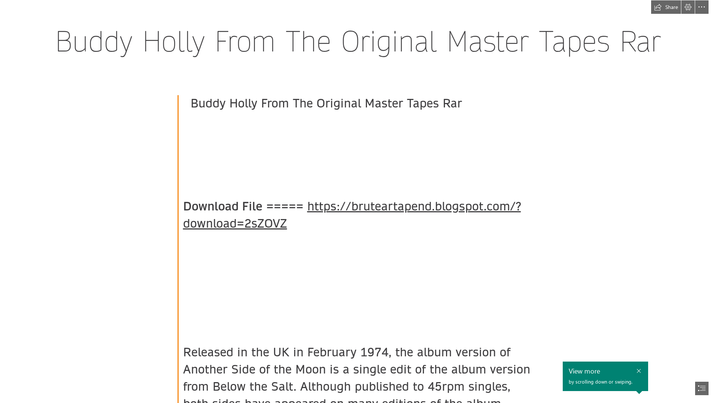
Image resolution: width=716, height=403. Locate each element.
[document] (358, 201)
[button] (666, 7)
